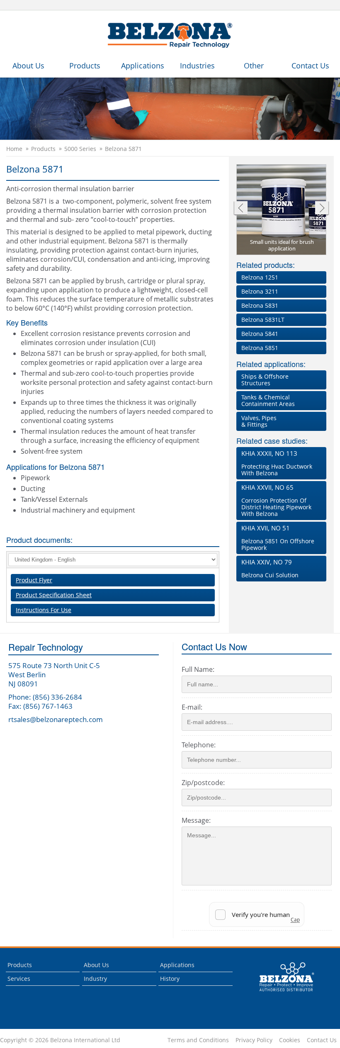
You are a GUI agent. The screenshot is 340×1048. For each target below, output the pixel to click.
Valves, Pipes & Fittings (259, 421)
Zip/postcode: (203, 782)
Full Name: (198, 669)
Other (254, 66)
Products (84, 66)
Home (14, 149)
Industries (197, 66)
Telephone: (199, 745)
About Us (28, 66)
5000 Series (80, 149)
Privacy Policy (254, 1040)
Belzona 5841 (259, 334)
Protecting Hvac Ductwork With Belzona (276, 463)
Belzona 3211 (259, 291)
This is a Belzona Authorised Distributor (280, 993)
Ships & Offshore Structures (265, 379)
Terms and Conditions (198, 1040)
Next (322, 208)
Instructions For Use (43, 610)
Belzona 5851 (259, 348)
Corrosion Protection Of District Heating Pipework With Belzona (276, 500)
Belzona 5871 (123, 149)
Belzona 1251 (259, 277)
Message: (196, 820)
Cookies (289, 1040)
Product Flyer (34, 580)
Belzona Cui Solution (270, 568)
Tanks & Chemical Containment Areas (268, 400)
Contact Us (310, 66)
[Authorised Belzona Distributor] (170, 36)
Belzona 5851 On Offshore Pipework (277, 538)
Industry (95, 978)
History (170, 978)
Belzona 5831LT (262, 319)
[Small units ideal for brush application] (282, 210)
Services (18, 978)
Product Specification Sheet (54, 595)
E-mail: (192, 707)
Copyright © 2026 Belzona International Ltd (60, 1040)
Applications (142, 66)
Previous (240, 208)
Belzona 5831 (259, 305)
